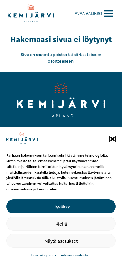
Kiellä (61, 223)
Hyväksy (61, 206)
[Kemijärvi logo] (61, 99)
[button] (112, 139)
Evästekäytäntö (43, 255)
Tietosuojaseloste (73, 255)
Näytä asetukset (61, 240)
